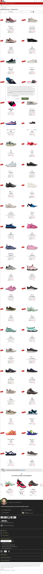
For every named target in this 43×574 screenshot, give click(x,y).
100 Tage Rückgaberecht (28, 510)
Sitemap (13, 570)
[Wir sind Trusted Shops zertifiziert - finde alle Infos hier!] (23, 513)
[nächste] (41, 485)
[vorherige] (2, 485)
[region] (21, 92)
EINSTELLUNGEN (17, 98)
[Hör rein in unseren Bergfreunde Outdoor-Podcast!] (9, 551)
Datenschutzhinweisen (16, 95)
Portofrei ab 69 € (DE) (7, 510)
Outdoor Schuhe (3, 7)
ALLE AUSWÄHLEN (25, 98)
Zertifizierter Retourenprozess (8, 525)
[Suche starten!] (41, 6)
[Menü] (1, 5)
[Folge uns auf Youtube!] (6, 551)
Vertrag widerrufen (5, 560)
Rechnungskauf (6, 512)
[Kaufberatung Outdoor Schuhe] (21, 470)
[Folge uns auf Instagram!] (2, 551)
